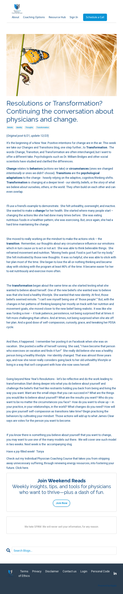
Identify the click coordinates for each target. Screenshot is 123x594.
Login (83, 571)
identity (19, 127)
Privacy (36, 571)
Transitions (46, 147)
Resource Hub (57, 17)
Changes (27, 147)
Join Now (61, 503)
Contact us (70, 571)
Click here (22, 467)
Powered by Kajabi (107, 585)
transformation (43, 127)
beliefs (10, 127)
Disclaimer (52, 571)
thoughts (29, 127)
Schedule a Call (95, 17)
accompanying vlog (59, 444)
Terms (24, 571)
